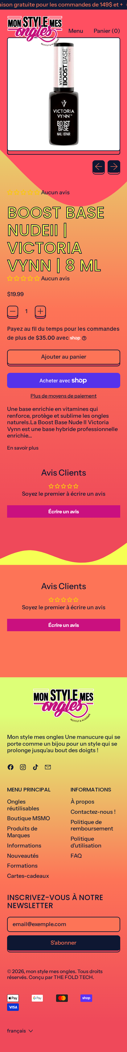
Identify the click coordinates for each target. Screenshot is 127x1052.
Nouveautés (23, 855)
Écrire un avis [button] (63, 511)
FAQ (76, 855)
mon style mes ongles (50, 971)
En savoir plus (23, 448)
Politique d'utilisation (86, 842)
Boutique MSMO (28, 818)
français (16, 1031)
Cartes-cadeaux (28, 876)
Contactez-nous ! (93, 811)
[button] (24, 192)
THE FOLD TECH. (74, 977)
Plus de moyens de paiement (63, 396)
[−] (12, 311)
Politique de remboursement (92, 825)
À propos (82, 801)
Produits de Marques (22, 832)
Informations (24, 845)
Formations (22, 865)
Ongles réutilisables (23, 805)
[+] (40, 311)
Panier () (106, 32)
